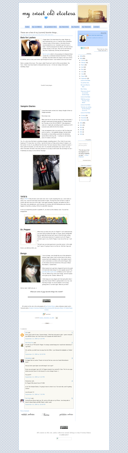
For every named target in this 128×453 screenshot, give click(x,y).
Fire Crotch (28, 398)
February (83, 62)
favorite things (37, 34)
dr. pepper (33, 34)
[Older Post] (66, 416)
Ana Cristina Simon (50, 306)
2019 (81, 134)
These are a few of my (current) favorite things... (39, 33)
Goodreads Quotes (87, 160)
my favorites (64, 26)
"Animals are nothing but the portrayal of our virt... (86, 108)
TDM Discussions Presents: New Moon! (85, 101)
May (82, 69)
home (27, 26)
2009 (81, 58)
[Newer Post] (27, 416)
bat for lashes (28, 34)
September (84, 78)
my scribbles (36, 26)
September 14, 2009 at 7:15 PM (35, 394)
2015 (81, 132)
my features (86, 26)
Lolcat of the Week (85, 80)
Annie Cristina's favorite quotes (83, 144)
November (84, 117)
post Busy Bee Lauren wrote (49, 271)
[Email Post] (56, 317)
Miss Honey (84, 89)
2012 (81, 127)
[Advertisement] (64, 444)
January (83, 60)
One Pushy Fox (29, 342)
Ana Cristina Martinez (96, 35)
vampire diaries (50, 34)
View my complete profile (95, 37)
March (83, 65)
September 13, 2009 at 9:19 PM (35, 338)
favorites (42, 34)
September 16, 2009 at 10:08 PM (35, 404)
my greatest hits (51, 26)
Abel (26, 332)
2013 (81, 129)
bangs (24, 34)
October (83, 115)
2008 (81, 56)
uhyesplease (28, 358)
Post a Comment (24, 411)
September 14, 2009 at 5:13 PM (35, 377)
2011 (81, 125)
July (82, 74)
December (84, 120)
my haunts (75, 26)
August (83, 76)
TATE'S (46, 34)
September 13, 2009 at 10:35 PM (35, 354)
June (82, 71)
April (82, 67)
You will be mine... (85, 82)
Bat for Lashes (46, 54)
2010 (81, 123)
